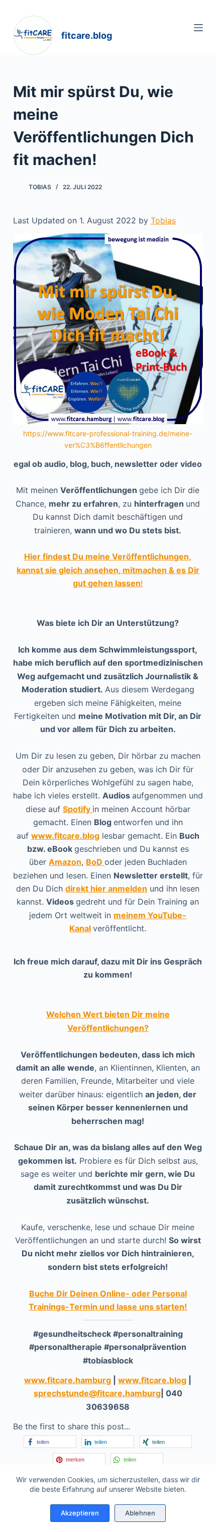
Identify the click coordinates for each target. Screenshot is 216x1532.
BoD (95, 862)
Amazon (65, 862)
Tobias (163, 220)
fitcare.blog (86, 35)
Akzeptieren (80, 1513)
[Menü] (198, 27)
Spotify (77, 809)
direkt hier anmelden (106, 888)
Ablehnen (140, 1513)
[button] (50, 1441)
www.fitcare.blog (65, 836)
